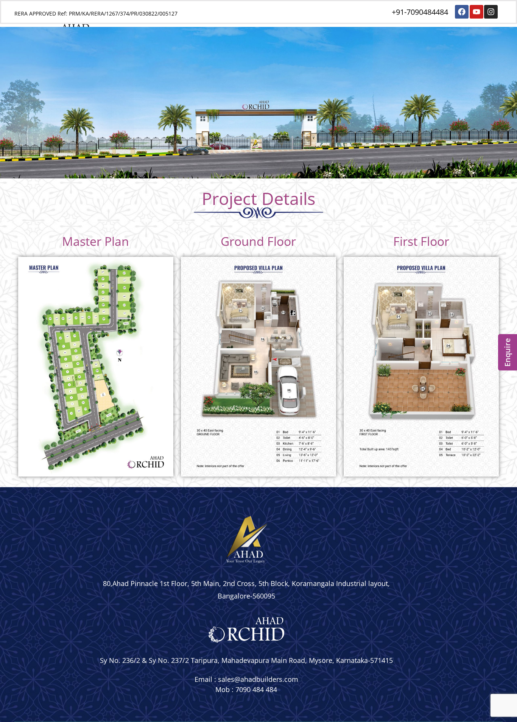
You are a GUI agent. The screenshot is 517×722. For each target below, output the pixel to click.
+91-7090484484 (420, 12)
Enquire (507, 352)
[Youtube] (476, 12)
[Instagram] (491, 12)
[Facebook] (462, 12)
